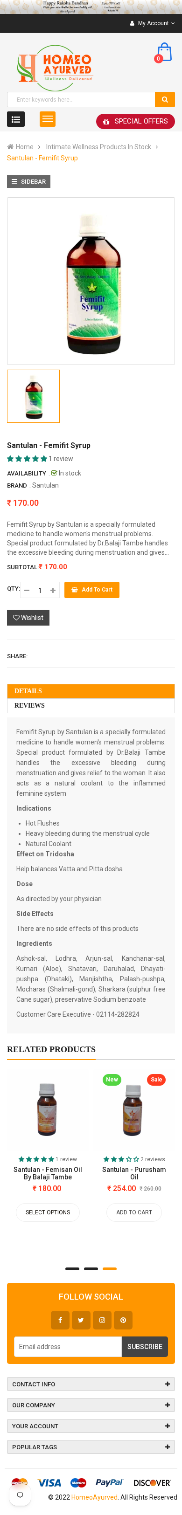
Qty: (13, 588)
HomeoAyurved (94, 1497)
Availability (26, 473)
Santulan (45, 485)
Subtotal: (23, 567)
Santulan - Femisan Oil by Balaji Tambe (48, 1173)
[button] (28, 458)
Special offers (141, 121)
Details (28, 691)
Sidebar (33, 181)
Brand (17, 485)
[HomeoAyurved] (91, 7)
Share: (17, 656)
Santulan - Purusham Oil (134, 1173)
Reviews (29, 705)
